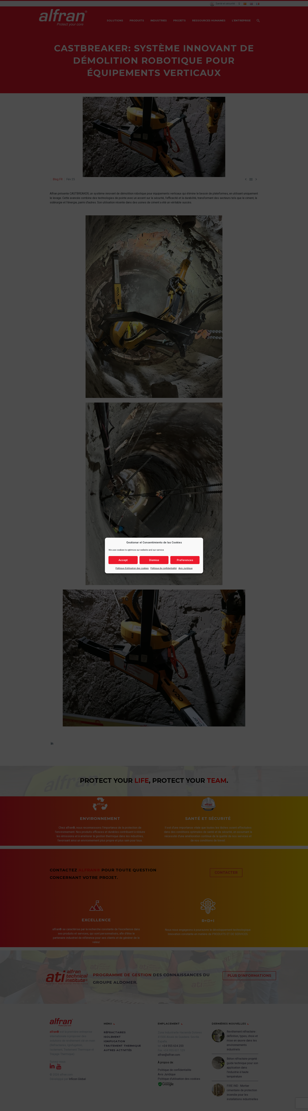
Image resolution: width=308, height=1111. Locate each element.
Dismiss (154, 560)
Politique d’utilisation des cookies (132, 568)
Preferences (185, 560)
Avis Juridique (185, 568)
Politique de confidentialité (163, 568)
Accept (123, 560)
